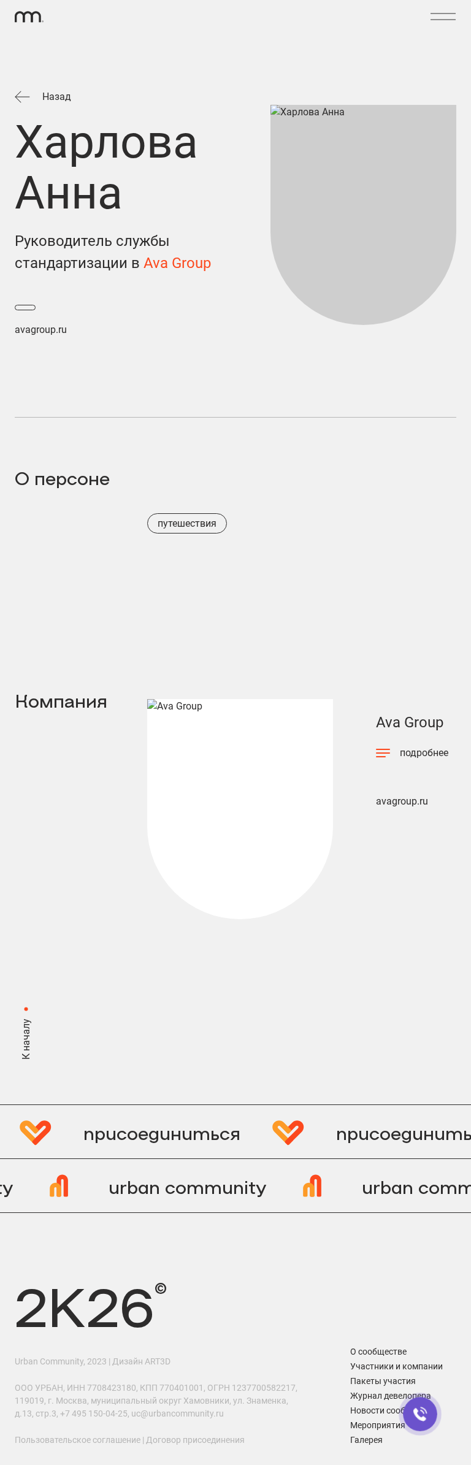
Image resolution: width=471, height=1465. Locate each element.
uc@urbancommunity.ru (177, 1413)
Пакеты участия (383, 1381)
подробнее (424, 753)
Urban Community (49, 1361)
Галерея (366, 1440)
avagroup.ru (41, 329)
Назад (56, 96)
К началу (26, 1039)
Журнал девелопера (390, 1396)
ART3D (157, 1361)
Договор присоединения (195, 1440)
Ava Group (177, 263)
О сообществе (378, 1351)
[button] (442, 16)
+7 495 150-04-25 (94, 1413)
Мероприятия (377, 1425)
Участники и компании (396, 1366)
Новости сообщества (392, 1410)
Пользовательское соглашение (77, 1440)
